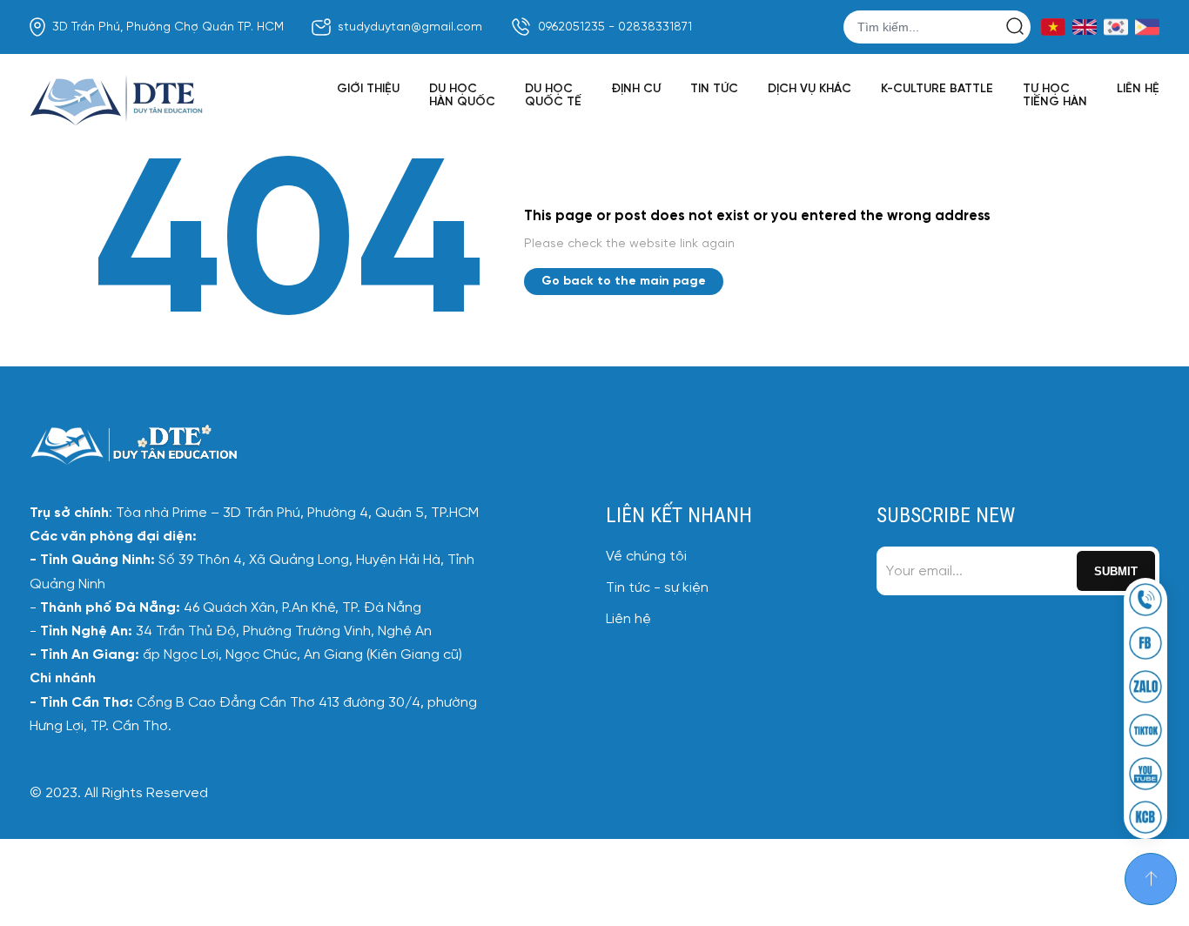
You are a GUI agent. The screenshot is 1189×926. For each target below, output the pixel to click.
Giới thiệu (368, 89)
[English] (1084, 27)
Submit (1116, 571)
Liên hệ (1138, 89)
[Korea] (1116, 27)
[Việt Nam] (1053, 27)
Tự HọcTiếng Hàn (1055, 96)
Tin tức (714, 89)
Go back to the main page (623, 281)
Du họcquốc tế (553, 96)
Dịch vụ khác (809, 89)
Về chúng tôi (646, 556)
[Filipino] (1147, 27)
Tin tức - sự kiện (657, 587)
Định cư (636, 89)
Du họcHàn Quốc (462, 96)
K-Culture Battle (937, 89)
